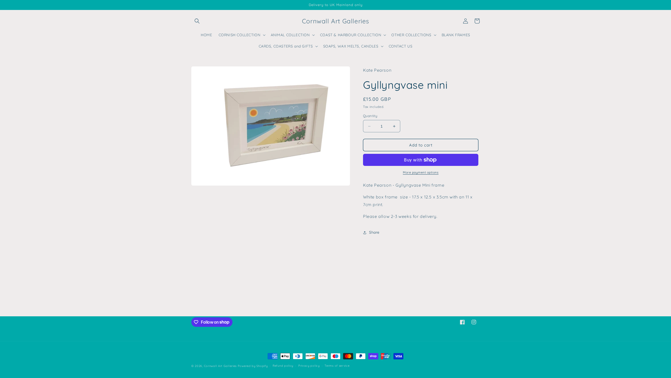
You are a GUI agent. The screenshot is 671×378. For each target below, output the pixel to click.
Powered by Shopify (253, 366)
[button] (197, 21)
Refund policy (283, 366)
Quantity (370, 116)
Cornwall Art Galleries (220, 366)
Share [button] (374, 232)
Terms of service (336, 366)
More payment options (421, 172)
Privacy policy (309, 366)
